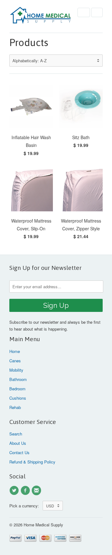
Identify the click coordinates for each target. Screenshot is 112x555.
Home (14, 351)
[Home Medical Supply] (40, 16)
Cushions (17, 398)
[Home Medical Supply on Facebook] (26, 490)
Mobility (16, 370)
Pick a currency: (26, 506)
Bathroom (18, 379)
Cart (97, 12)
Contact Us (19, 452)
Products (28, 42)
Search (15, 434)
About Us (17, 443)
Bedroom (17, 389)
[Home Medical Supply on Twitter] (15, 490)
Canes (15, 361)
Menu (83, 12)
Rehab (15, 407)
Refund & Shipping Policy (32, 462)
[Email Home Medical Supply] (37, 490)
